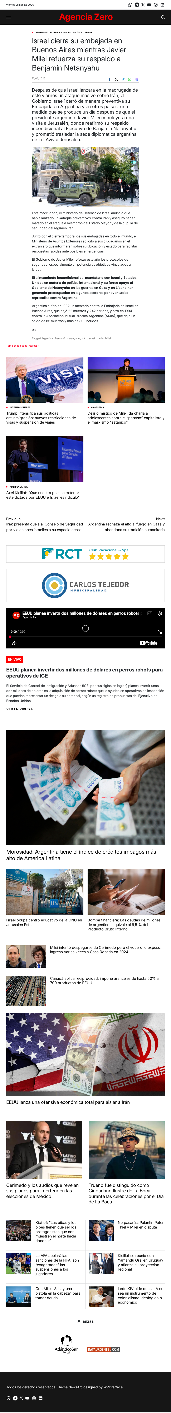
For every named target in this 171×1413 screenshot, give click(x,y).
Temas (88, 32)
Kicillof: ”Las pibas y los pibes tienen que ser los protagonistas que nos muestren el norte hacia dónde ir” (55, 1231)
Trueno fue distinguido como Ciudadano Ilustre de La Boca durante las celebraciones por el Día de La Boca (126, 1193)
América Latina (19, 487)
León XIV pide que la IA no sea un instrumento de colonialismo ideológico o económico (140, 1295)
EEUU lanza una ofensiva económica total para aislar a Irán (68, 1102)
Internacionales (60, 32)
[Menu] (8, 17)
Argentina (41, 32)
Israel (91, 338)
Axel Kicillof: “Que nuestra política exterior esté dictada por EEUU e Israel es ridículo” (43, 495)
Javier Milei (104, 338)
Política (78, 32)
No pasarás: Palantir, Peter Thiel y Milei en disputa (141, 1224)
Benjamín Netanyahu (67, 338)
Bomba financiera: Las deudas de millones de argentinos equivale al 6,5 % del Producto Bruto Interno (124, 924)
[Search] (163, 17)
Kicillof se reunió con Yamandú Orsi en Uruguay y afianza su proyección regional (140, 1262)
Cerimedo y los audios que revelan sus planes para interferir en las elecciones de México (42, 1190)
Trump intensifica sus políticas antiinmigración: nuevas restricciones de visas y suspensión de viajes (41, 417)
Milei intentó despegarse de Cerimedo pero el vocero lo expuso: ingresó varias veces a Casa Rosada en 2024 (105, 949)
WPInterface (113, 1387)
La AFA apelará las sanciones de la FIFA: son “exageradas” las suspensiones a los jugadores (57, 1264)
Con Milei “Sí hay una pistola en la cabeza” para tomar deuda (57, 1293)
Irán (84, 338)
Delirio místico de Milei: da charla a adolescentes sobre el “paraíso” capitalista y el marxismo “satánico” (126, 417)
